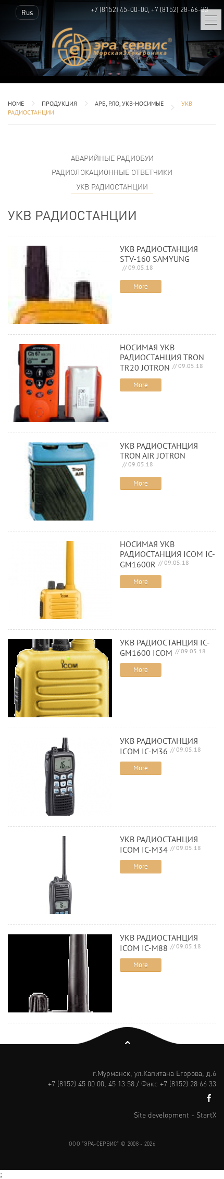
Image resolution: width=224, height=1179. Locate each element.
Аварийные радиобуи (112, 157)
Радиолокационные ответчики (112, 171)
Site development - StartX (175, 1114)
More (140, 286)
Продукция (59, 103)
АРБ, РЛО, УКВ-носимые (129, 103)
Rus (27, 12)
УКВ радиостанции (112, 186)
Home (16, 103)
